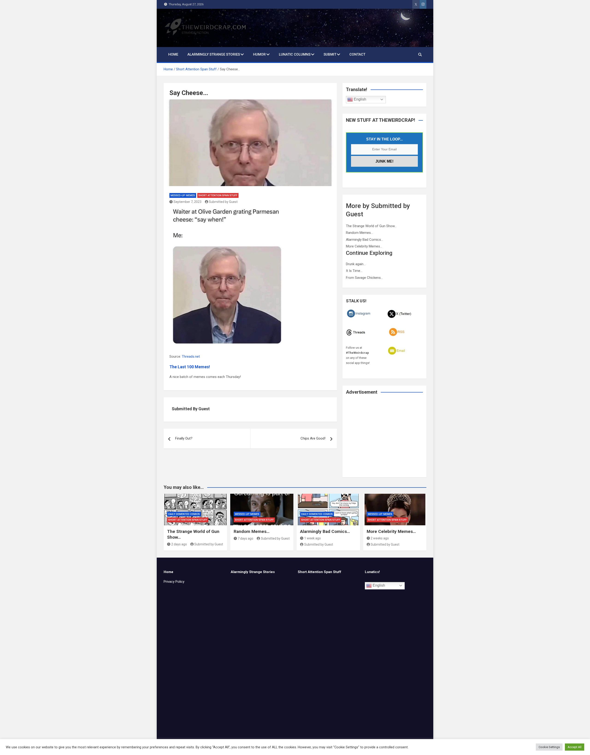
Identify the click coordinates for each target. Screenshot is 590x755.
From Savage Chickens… (364, 278)
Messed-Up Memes (183, 195)
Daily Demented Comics (184, 514)
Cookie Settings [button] (549, 747)
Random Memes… (359, 233)
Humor (259, 54)
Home (173, 54)
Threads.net (191, 356)
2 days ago (179, 544)
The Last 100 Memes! (189, 366)
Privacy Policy (174, 582)
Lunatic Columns (294, 54)
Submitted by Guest (223, 202)
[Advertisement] (384, 439)
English (359, 99)
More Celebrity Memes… (364, 246)
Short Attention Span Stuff (217, 195)
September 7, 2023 (187, 202)
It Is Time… (354, 271)
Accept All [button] (574, 747)
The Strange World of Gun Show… (371, 226)
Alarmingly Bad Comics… (364, 240)
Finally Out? (183, 438)
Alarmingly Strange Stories (213, 54)
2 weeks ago (380, 538)
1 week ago (312, 538)
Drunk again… (356, 264)
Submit (330, 54)
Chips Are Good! (313, 438)
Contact (357, 54)
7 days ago (245, 538)
